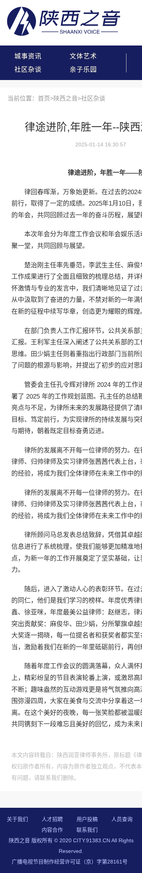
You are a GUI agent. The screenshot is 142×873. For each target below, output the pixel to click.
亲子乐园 (83, 69)
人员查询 (122, 819)
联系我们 (87, 830)
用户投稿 (87, 819)
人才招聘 (52, 819)
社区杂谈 (28, 69)
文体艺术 (83, 56)
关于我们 (17, 819)
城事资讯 (28, 56)
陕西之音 (65, 98)
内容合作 (52, 830)
